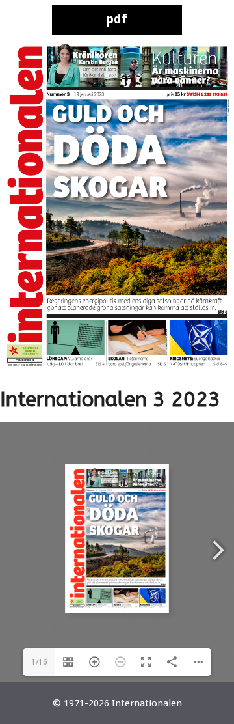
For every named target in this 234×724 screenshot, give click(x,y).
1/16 (39, 662)
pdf (116, 19)
